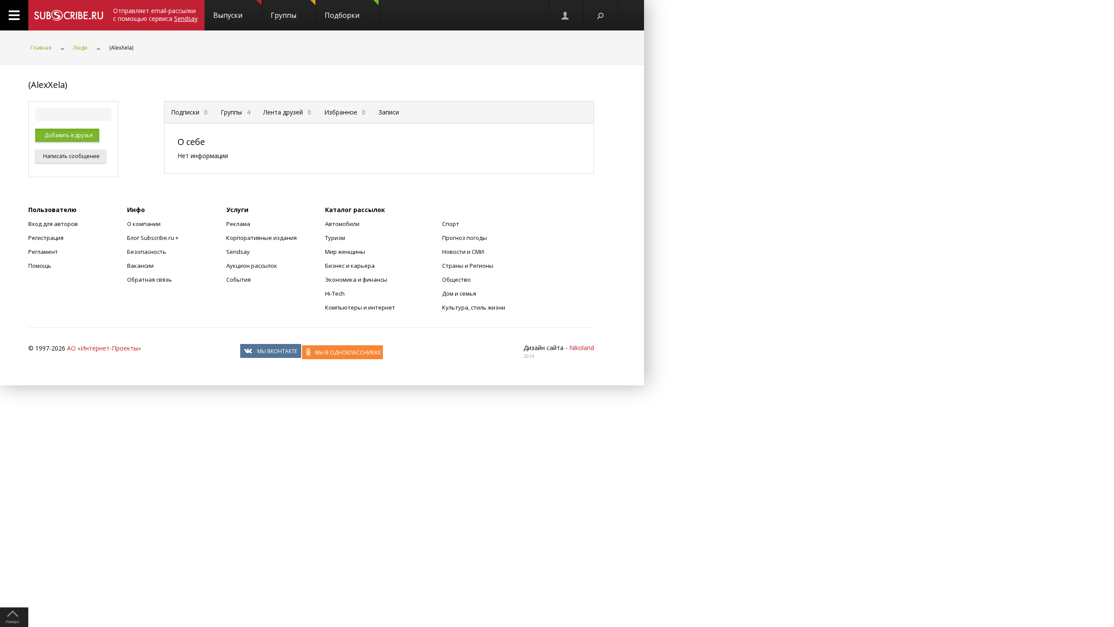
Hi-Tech (335, 293)
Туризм (335, 238)
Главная (40, 47)
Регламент (43, 252)
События (238, 279)
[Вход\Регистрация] (565, 15)
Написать (71, 156)
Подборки (342, 15)
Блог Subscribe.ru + (153, 238)
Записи (389, 112)
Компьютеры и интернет (360, 307)
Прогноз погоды (464, 238)
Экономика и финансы (356, 279)
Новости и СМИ (463, 252)
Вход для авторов (53, 224)
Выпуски (227, 15)
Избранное (345, 112)
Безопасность (146, 252)
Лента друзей (287, 112)
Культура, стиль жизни (473, 307)
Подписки (189, 112)
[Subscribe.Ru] (68, 15)
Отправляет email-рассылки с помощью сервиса (155, 15)
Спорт (450, 224)
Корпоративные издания (261, 238)
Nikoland (581, 348)
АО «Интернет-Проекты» (104, 348)
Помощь (39, 266)
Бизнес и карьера (350, 266)
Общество (456, 279)
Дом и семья (459, 293)
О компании (144, 224)
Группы (283, 15)
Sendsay (238, 252)
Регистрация (46, 238)
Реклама (238, 224)
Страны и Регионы (467, 266)
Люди (80, 47)
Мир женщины (345, 252)
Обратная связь (149, 279)
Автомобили (342, 224)
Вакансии (140, 266)
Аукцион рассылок (251, 266)
